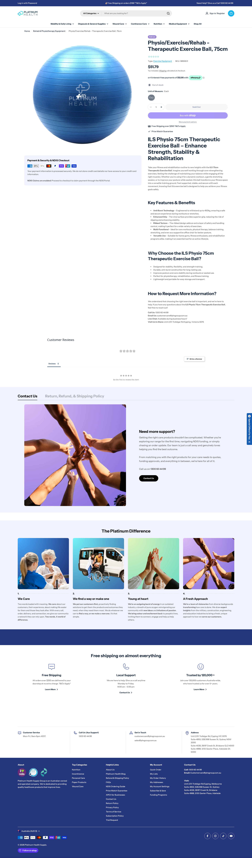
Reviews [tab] (52, 363)
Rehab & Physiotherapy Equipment (49, 31)
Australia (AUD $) (29, 831)
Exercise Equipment (162, 61)
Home (27, 31)
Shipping (162, 71)
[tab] (27, 397)
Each (152, 98)
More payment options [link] (188, 122)
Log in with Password (27, 3)
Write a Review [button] (196, 359)
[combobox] (126, 13)
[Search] (168, 13)
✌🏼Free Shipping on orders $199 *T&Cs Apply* (126, 3)
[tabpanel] (126, 455)
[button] (249, 429)
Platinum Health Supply (35, 845)
